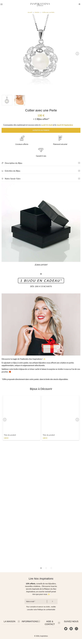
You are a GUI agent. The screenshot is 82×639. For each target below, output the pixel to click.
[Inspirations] (40, 4)
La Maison (9, 621)
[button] (4, 53)
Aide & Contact (50, 622)
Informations (30, 621)
